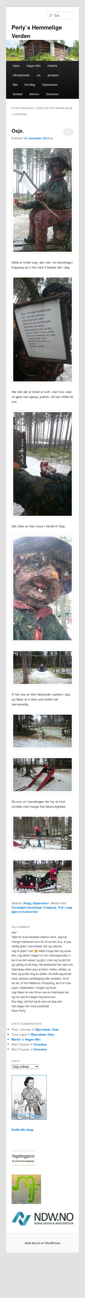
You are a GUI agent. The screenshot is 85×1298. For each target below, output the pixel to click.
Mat (15, 84)
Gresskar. (40, 1044)
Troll (60, 907)
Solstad (17, 94)
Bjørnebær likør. (47, 1029)
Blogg (27, 903)
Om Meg (29, 84)
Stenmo (34, 94)
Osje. (18, 130)
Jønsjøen (53, 75)
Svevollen (52, 94)
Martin (16, 1039)
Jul (38, 75)
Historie (52, 66)
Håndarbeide (21, 75)
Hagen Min (33, 66)
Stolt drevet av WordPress (42, 1243)
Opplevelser (50, 84)
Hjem (16, 66)
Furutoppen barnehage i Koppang (34, 907)
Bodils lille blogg (22, 1129)
